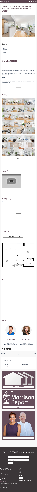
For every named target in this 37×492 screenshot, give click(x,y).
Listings (20, 469)
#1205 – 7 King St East (7, 364)
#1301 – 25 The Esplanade (24, 364)
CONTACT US (18, 438)
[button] (36, 1)
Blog (20, 471)
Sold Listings (5, 366)
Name (9, 455)
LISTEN (18, 407)
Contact (20, 475)
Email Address (10, 458)
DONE (10, 463)
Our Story (20, 468)
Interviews (20, 472)
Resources (20, 474)
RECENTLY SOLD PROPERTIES (18, 386)
